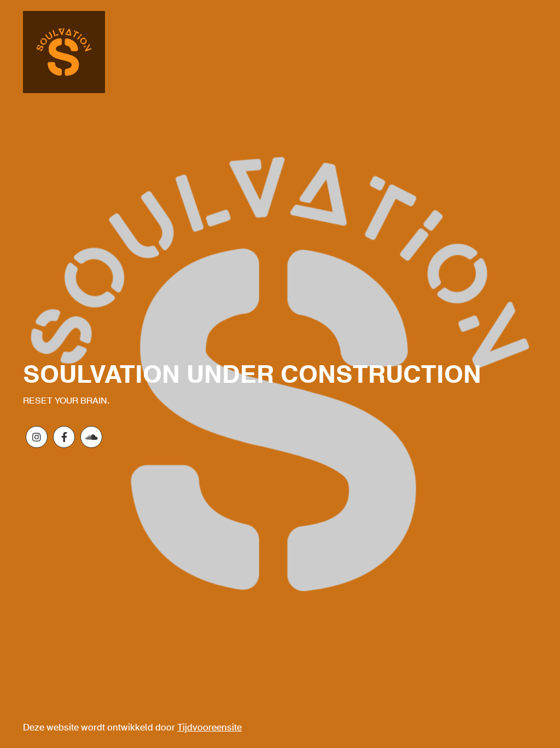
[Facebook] (64, 437)
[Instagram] (37, 437)
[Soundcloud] (91, 437)
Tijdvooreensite (209, 728)
